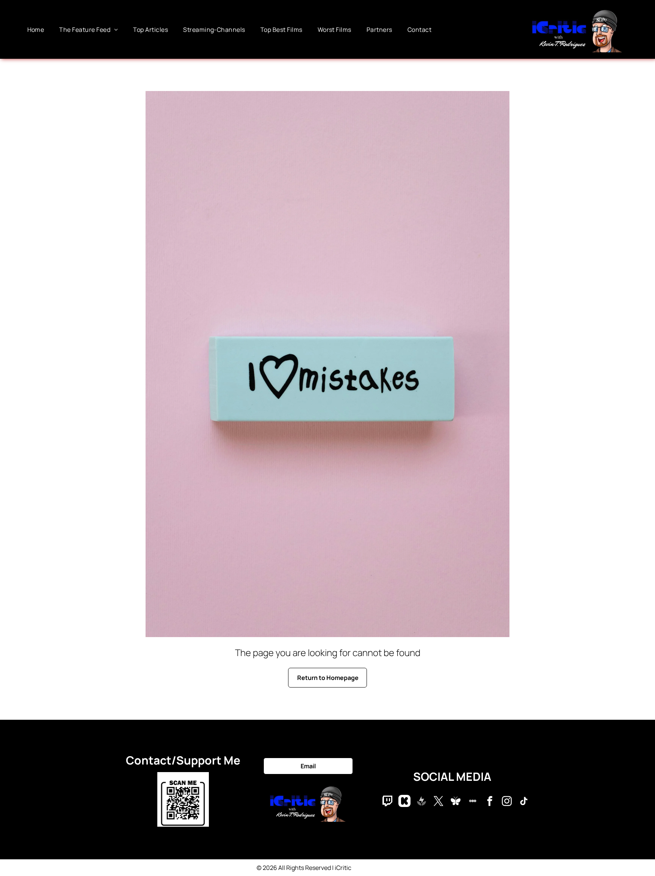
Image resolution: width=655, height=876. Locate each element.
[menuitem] (36, 29)
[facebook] (489, 801)
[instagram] (506, 801)
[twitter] (438, 801)
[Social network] (387, 801)
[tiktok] (523, 801)
